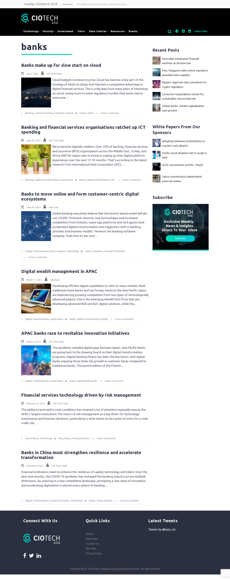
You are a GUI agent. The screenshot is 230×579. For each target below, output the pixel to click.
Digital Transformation (47, 180)
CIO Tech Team (54, 73)
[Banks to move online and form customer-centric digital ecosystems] (36, 213)
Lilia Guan (53, 207)
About (89, 533)
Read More (59, 105)
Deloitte (108, 500)
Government (65, 31)
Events (133, 31)
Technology (31, 31)
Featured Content (64, 113)
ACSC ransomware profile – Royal (182, 164)
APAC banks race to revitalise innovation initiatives (75, 333)
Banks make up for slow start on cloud (61, 65)
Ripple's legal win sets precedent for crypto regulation (99, 4)
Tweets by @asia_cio (162, 529)
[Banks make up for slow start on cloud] (36, 79)
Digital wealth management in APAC (59, 271)
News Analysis (57, 251)
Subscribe (200, 31)
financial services (81, 438)
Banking (29, 113)
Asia (61, 438)
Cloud (90, 113)
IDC (113, 180)
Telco (81, 31)
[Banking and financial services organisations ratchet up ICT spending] (36, 146)
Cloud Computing (44, 113)
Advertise (91, 538)
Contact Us (92, 543)
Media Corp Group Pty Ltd (116, 568)
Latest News (66, 180)
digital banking (84, 381)
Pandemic (98, 251)
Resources (118, 31)
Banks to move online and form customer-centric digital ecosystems (80, 196)
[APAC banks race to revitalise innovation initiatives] (36, 347)
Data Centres (98, 31)
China (99, 500)
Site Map (91, 548)
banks (83, 113)
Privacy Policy (94, 553)
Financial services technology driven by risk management (81, 394)
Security (48, 31)
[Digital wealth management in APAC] (36, 285)
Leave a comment (110, 113)
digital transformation (98, 180)
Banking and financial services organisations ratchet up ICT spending (83, 130)
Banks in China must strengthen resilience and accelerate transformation (81, 455)
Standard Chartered (114, 251)
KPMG (104, 319)
